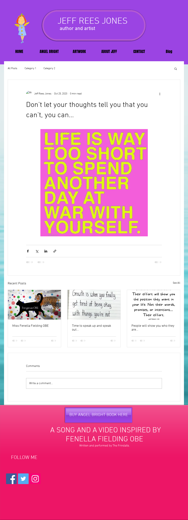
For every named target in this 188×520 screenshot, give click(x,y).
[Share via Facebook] (28, 251)
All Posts (12, 68)
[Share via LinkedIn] (46, 251)
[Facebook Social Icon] (11, 478)
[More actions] (160, 93)
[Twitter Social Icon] (23, 478)
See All (176, 283)
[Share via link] (55, 251)
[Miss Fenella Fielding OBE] (34, 305)
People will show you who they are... (152, 328)
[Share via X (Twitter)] (37, 251)
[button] (175, 68)
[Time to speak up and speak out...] (94, 305)
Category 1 (30, 68)
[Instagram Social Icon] (35, 478)
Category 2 (49, 68)
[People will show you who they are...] (153, 305)
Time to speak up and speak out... (91, 328)
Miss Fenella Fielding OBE (30, 326)
